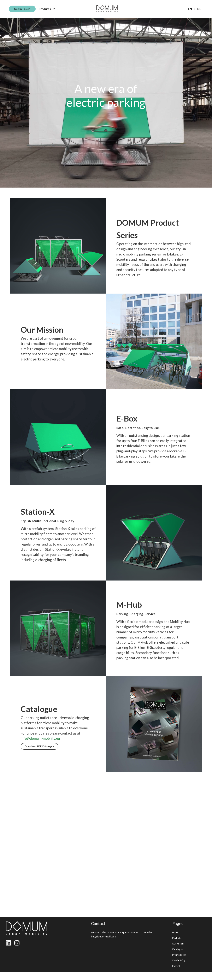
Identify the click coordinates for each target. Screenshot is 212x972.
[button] (47, 9)
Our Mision (178, 943)
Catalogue (177, 949)
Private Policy (179, 954)
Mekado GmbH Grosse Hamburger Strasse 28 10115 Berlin (121, 932)
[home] (107, 9)
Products (176, 938)
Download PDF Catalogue (39, 746)
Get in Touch (22, 8)
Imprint (176, 966)
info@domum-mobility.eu (40, 738)
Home (175, 932)
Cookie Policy (178, 960)
